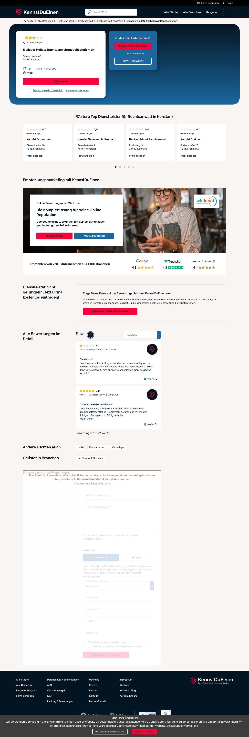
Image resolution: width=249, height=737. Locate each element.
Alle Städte (171, 12)
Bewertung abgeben (77, 90)
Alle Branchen (192, 12)
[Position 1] (116, 167)
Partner (93, 690)
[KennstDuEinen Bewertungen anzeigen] (90, 335)
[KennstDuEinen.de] (37, 12)
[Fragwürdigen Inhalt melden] (156, 379)
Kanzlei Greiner (190, 139)
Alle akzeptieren (144, 731)
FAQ (49, 695)
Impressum (126, 679)
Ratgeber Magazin (26, 690)
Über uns (94, 679)
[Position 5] (133, 167)
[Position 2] (120, 167)
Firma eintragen (25, 695)
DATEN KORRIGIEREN (133, 61)
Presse (93, 685)
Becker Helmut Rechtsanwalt (147, 139)
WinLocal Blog (128, 690)
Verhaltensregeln (56, 690)
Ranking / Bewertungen (60, 701)
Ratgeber (212, 12)
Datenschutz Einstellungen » (92, 483)
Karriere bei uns (129, 695)
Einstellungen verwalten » (183, 725)
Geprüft (150, 379)
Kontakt (93, 695)
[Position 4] (129, 167)
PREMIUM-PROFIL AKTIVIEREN (133, 46)
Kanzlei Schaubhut (38, 139)
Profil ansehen (37, 155)
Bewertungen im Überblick (48, 90)
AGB (49, 685)
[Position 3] (124, 167)
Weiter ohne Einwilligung (109, 731)
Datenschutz (54, 679)
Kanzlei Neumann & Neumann (97, 139)
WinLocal (125, 685)
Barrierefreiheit (97, 701)
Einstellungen (71, 679)
